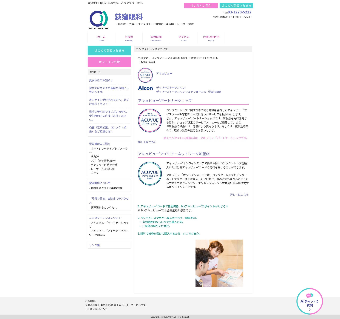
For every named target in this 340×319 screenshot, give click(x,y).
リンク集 (94, 245)
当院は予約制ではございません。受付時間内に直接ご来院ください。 (109, 116)
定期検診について (99, 183)
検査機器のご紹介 (99, 143)
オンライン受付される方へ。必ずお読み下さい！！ (109, 102)
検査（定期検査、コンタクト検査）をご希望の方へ (107, 129)
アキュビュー (164, 73)
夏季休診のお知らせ (101, 80)
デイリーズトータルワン (170, 87)
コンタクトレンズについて (105, 218)
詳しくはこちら (147, 142)
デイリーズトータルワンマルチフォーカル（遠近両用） (189, 91)
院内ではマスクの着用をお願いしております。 (109, 90)
